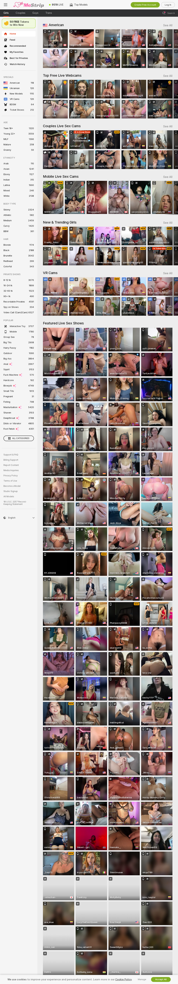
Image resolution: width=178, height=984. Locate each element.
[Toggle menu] (5, 4)
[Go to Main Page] (28, 4)
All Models (8, 496)
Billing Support (10, 460)
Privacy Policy (10, 475)
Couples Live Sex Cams (62, 126)
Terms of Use (10, 481)
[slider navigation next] (171, 48)
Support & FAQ (10, 454)
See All (167, 25)
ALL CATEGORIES (20, 438)
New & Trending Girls (59, 222)
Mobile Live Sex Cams (61, 176)
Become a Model (12, 486)
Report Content (11, 465)
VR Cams (50, 273)
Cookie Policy (123, 979)
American (56, 25)
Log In (168, 4)
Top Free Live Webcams (62, 75)
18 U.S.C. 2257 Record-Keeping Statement (15, 503)
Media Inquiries (11, 470)
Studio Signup (10, 491)
